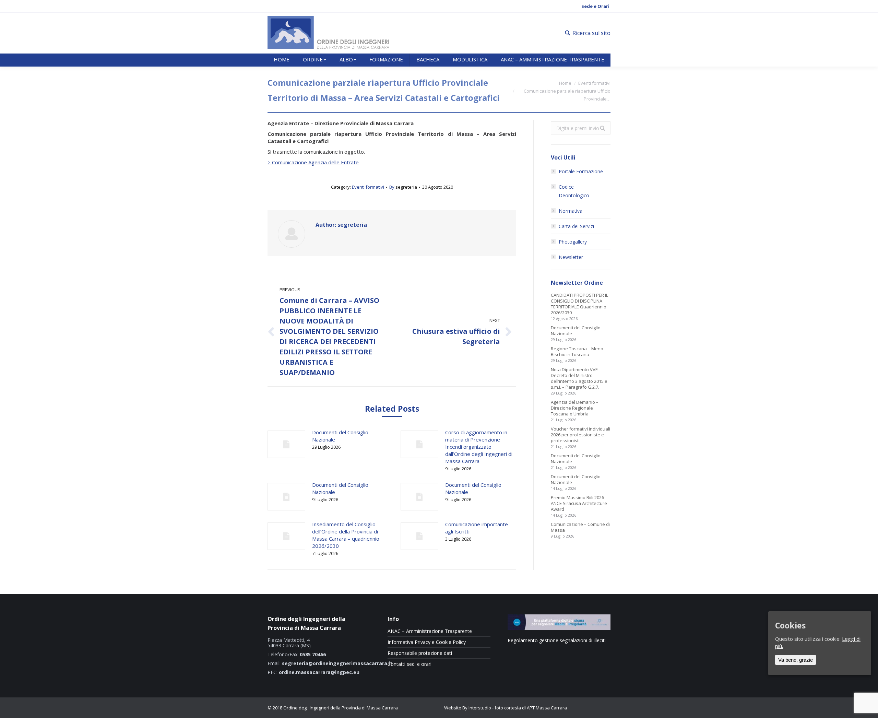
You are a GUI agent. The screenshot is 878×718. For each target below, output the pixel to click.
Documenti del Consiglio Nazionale (340, 436)
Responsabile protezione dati (420, 653)
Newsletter (571, 257)
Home (565, 83)
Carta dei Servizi (576, 226)
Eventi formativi (594, 83)
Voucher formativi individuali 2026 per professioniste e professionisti (580, 435)
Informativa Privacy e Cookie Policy (427, 642)
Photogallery (573, 241)
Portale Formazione (581, 171)
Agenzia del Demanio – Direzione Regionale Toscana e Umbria (574, 408)
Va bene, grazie (795, 659)
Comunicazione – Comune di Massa (580, 527)
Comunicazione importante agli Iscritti (476, 528)
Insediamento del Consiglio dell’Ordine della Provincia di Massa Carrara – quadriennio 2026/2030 (345, 535)
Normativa (570, 211)
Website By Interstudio (467, 708)
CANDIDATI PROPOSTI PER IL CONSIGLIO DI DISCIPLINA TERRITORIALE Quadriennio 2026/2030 (579, 304)
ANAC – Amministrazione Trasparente (430, 631)
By (403, 187)
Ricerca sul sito (591, 33)
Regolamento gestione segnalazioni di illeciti (557, 640)
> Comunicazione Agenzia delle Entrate (313, 162)
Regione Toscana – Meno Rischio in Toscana (577, 351)
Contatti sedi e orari (409, 664)
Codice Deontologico (574, 191)
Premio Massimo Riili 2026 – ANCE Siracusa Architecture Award (579, 503)
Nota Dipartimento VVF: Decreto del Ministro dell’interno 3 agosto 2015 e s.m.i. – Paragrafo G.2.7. (579, 378)
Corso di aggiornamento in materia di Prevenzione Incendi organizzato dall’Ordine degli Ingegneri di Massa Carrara (478, 446)
